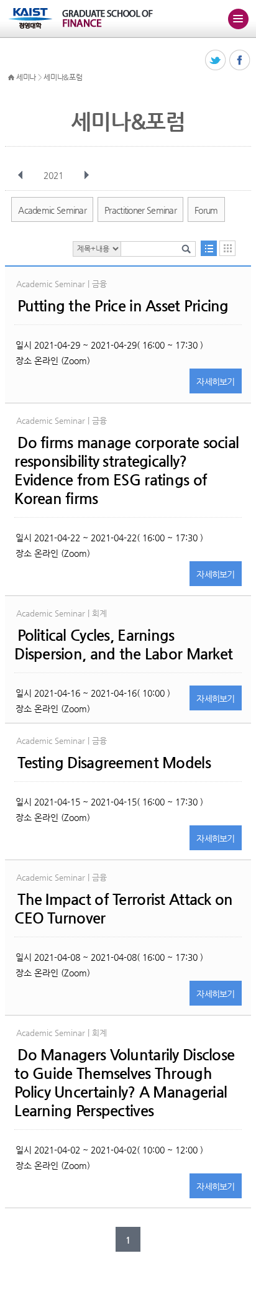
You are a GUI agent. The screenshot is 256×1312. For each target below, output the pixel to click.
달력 (227, 248)
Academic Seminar (52, 210)
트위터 (216, 60)
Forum (206, 210)
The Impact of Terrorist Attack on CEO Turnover (123, 909)
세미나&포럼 (62, 77)
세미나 (26, 77)
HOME (11, 77)
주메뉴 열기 (238, 18)
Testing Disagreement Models (114, 762)
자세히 (215, 382)
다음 (86, 175)
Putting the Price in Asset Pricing (123, 305)
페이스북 (240, 60)
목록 (209, 248)
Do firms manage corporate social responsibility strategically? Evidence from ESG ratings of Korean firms (126, 470)
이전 (20, 175)
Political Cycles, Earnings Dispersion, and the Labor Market (123, 644)
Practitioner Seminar (140, 210)
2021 (53, 175)
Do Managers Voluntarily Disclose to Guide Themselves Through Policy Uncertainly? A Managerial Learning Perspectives (124, 1082)
